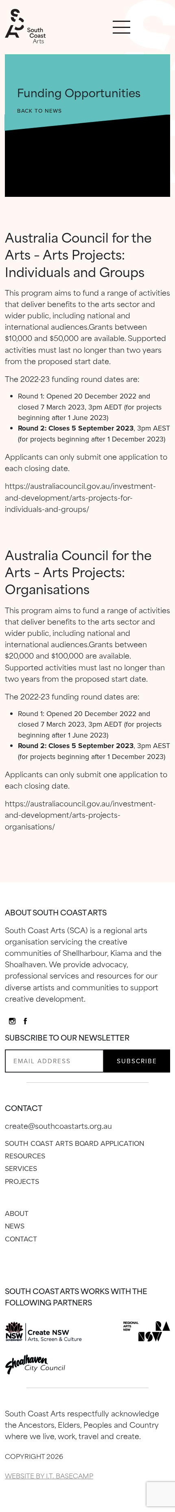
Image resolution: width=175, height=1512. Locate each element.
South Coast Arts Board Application (74, 1143)
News (14, 1226)
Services (21, 1168)
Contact (21, 1239)
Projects (22, 1181)
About (16, 1213)
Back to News (39, 110)
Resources (25, 1156)
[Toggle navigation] (121, 27)
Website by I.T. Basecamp (49, 1475)
